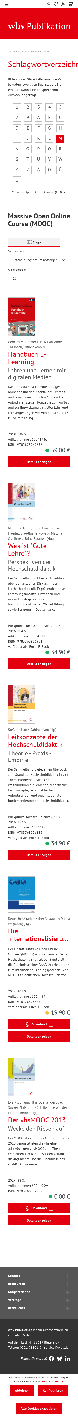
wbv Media (23, 1335)
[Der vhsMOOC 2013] (21, 1077)
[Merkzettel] (56, 3)
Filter (36, 242)
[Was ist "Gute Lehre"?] (21, 502)
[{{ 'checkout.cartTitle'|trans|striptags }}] (70, 4)
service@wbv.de (56, 1347)
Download (39, 1024)
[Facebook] (50, 1359)
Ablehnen (22, 1390)
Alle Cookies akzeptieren (39, 1408)
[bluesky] (58, 1359)
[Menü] (7, 4)
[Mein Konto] (63, 3)
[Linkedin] (66, 1359)
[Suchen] (48, 3)
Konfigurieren (53, 1390)
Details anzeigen (39, 461)
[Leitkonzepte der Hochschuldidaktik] (21, 704)
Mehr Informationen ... (54, 1381)
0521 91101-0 (31, 1347)
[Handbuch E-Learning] (21, 316)
